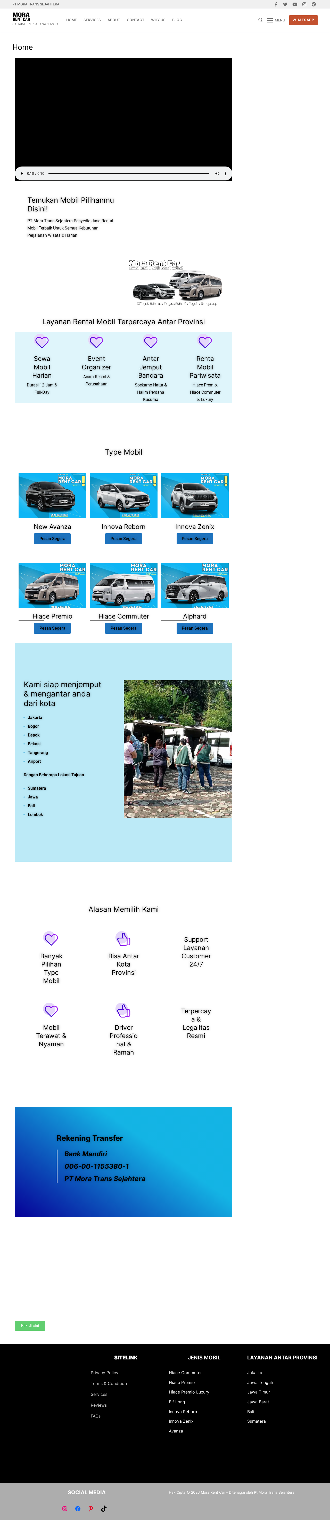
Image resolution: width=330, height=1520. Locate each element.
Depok (34, 735)
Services (99, 1394)
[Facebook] (276, 4)
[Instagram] (304, 4)
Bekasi (34, 743)
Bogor (33, 726)
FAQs (96, 1416)
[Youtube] (295, 4)
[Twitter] (286, 4)
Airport (34, 761)
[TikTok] (104, 1509)
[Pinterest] (314, 4)
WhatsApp (303, 20)
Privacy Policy (104, 1372)
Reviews (99, 1405)
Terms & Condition (109, 1383)
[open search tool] (260, 20)
